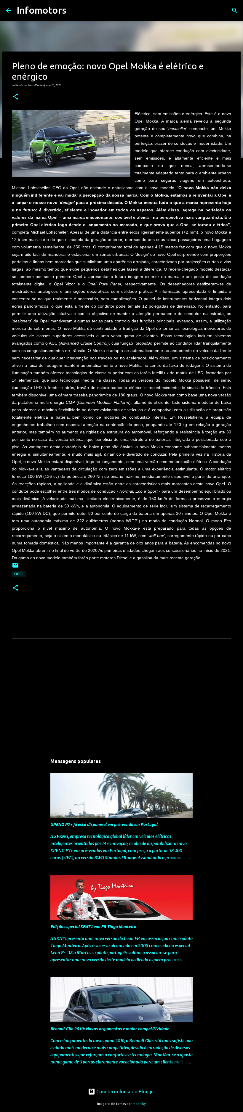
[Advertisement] (121, 698)
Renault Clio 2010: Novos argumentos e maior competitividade (109, 1028)
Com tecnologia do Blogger (125, 1091)
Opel (18, 574)
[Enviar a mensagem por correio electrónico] (15, 567)
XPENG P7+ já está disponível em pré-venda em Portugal (103, 824)
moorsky (139, 1103)
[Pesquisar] (74, 10)
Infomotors (41, 10)
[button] (15, 97)
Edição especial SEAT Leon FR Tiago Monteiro (93, 926)
